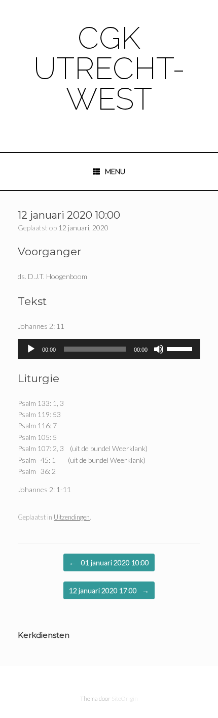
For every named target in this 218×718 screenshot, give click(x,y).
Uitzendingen (72, 517)
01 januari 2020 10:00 (109, 562)
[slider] (181, 348)
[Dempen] (159, 349)
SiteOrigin (125, 698)
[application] (109, 349)
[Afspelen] (31, 349)
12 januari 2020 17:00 (109, 590)
